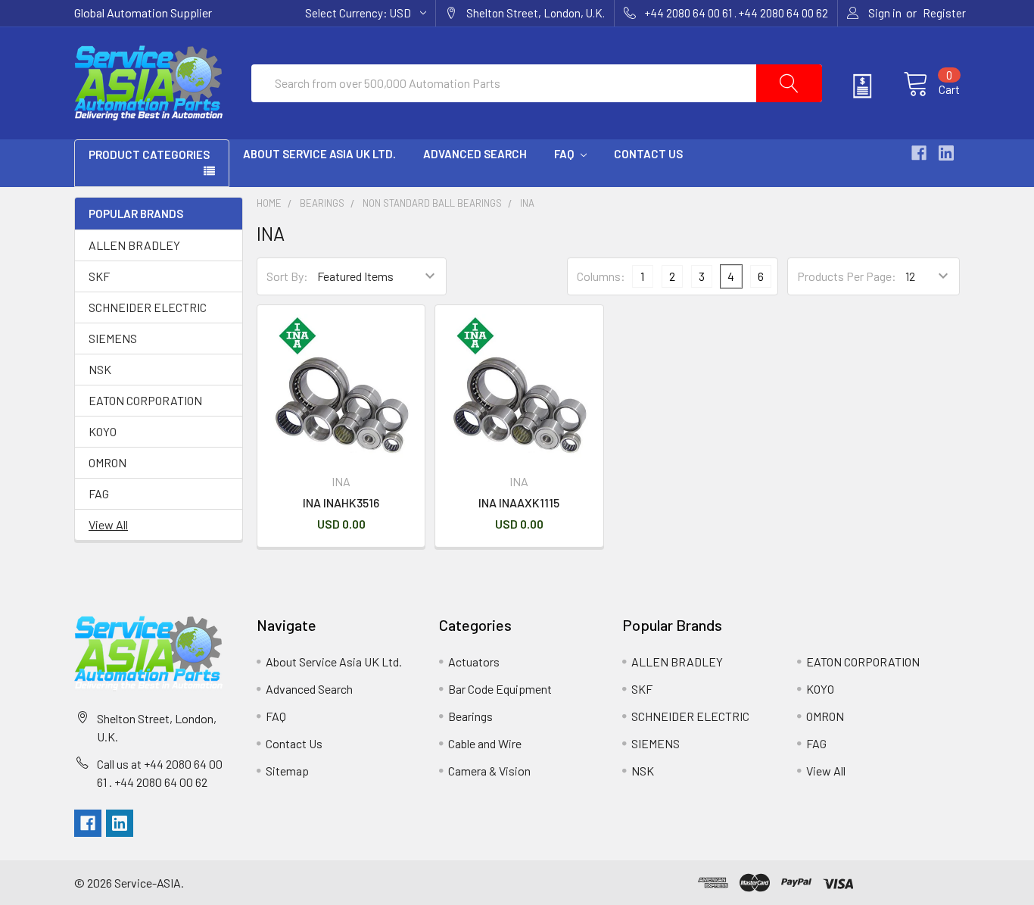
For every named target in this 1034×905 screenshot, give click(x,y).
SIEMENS (113, 338)
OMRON (107, 462)
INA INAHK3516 (341, 502)
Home (269, 203)
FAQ (565, 154)
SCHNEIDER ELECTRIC (148, 307)
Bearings (322, 203)
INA (527, 203)
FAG (99, 493)
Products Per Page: (846, 276)
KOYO (103, 431)
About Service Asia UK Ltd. (319, 154)
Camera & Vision (489, 770)
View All (108, 524)
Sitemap (287, 770)
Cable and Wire (485, 743)
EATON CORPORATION (145, 400)
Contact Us (648, 154)
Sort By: (287, 276)
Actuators (474, 661)
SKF (99, 276)
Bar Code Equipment (500, 689)
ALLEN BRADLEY (134, 245)
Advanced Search (475, 154)
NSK (100, 369)
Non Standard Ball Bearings (432, 203)
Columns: (601, 276)
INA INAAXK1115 (518, 502)
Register (944, 13)
